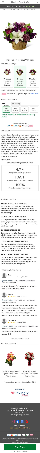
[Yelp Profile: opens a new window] (26, 421)
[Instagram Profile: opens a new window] (13, 421)
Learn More (34, 94)
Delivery (6, 104)
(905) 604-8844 (20, 413)
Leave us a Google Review (20, 428)
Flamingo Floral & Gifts (20, 2)
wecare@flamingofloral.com (20, 415)
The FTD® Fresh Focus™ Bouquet (25, 281)
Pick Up (17, 104)
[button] (35, 448)
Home (3, 9)
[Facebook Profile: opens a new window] (17, 421)
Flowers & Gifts (11, 9)
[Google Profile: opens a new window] (22, 421)
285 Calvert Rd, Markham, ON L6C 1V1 (20, 411)
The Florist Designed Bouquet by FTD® (26, 326)
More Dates (34, 109)
